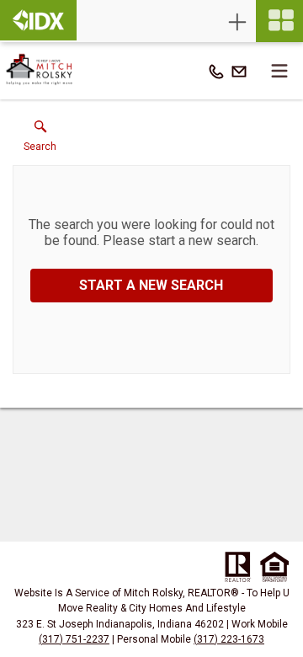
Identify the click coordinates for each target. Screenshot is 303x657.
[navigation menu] (279, 21)
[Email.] (239, 71)
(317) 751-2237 (74, 639)
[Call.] (216, 71)
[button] (40, 140)
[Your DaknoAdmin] (38, 20)
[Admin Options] (237, 22)
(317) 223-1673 (229, 639)
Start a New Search (151, 285)
